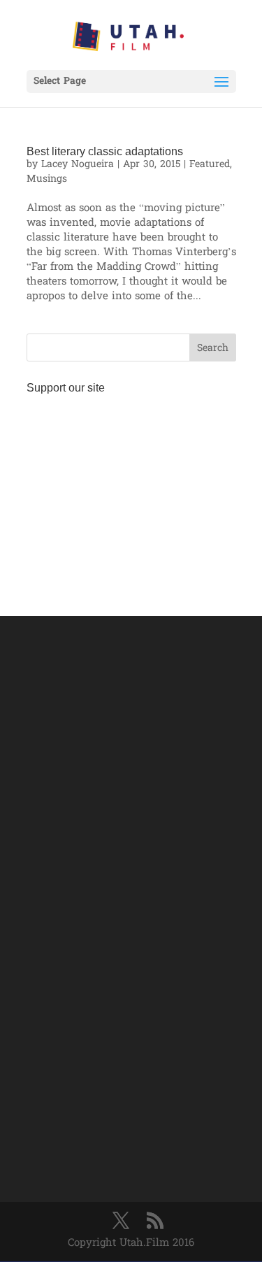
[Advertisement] (131, 488)
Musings (47, 179)
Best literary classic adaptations (105, 151)
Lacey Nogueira (77, 164)
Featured (209, 164)
